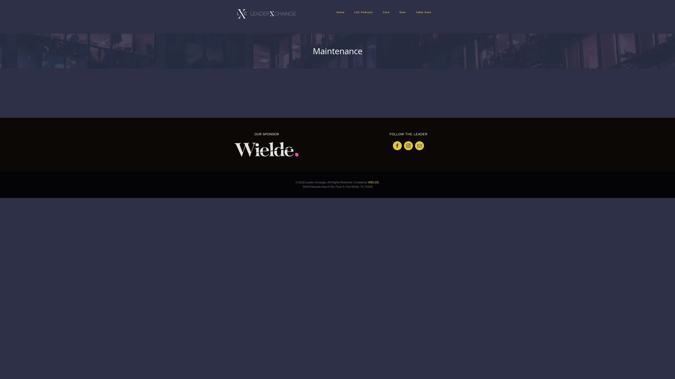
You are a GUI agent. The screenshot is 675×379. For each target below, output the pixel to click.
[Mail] (419, 145)
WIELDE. (373, 182)
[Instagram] (408, 145)
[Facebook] (397, 145)
